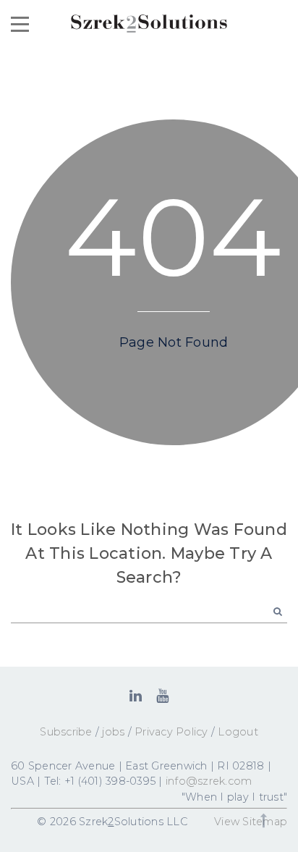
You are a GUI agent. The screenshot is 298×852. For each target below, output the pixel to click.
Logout (238, 731)
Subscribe (66, 731)
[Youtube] (162, 695)
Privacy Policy (171, 731)
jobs (113, 731)
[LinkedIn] (135, 695)
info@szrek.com (209, 781)
